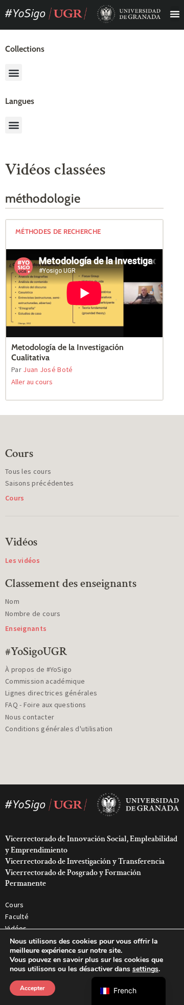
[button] (175, 13)
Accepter (32, 988)
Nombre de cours (33, 613)
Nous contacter (29, 717)
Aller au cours (32, 381)
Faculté (17, 916)
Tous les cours (28, 471)
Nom (12, 601)
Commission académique (45, 681)
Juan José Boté (48, 369)
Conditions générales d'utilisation (58, 728)
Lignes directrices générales (51, 692)
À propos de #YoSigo (38, 669)
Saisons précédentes (39, 483)
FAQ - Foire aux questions (45, 704)
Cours (14, 904)
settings (145, 969)
